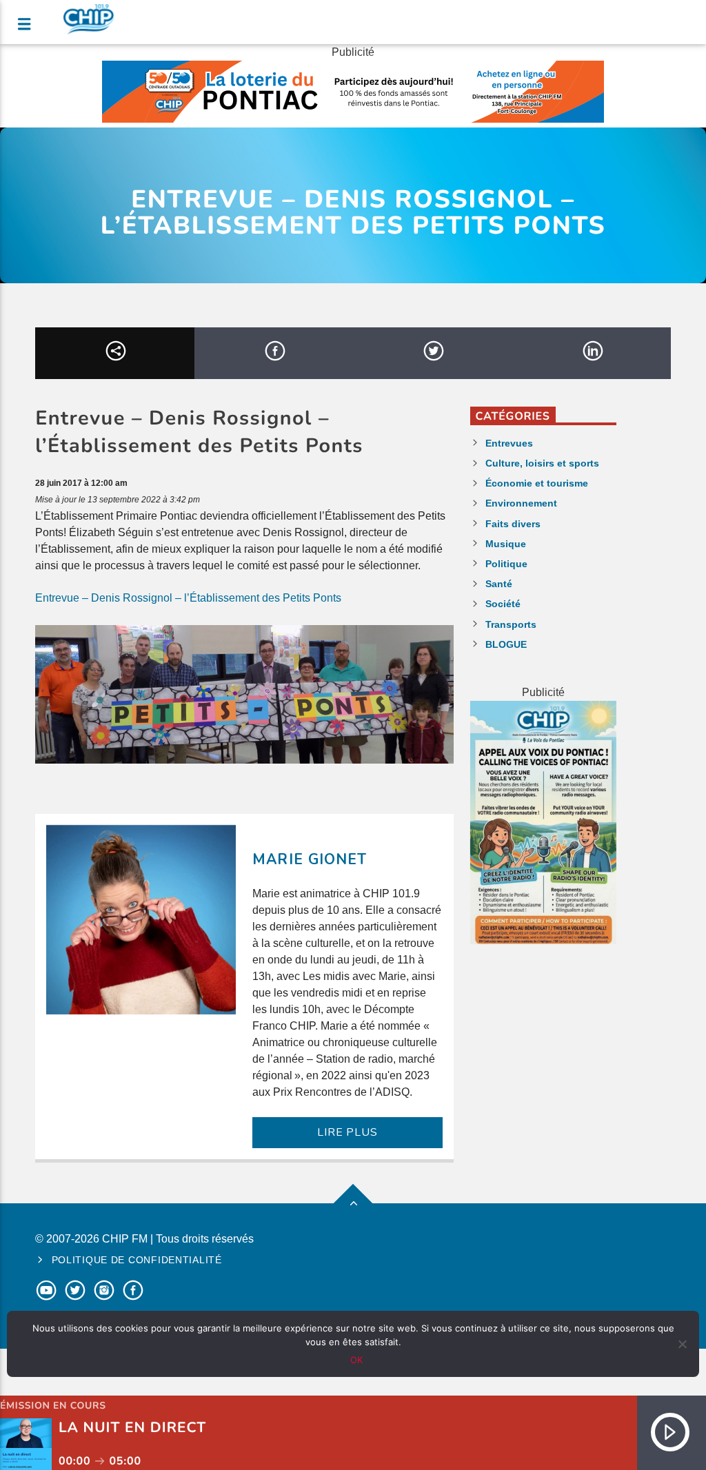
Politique (506, 563)
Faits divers (513, 523)
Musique (505, 543)
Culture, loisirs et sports (542, 463)
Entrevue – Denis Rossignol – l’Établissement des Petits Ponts (188, 598)
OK (356, 1359)
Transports (510, 624)
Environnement (521, 503)
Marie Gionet (309, 859)
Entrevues (509, 443)
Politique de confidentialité (137, 1259)
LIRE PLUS (347, 1132)
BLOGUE (506, 644)
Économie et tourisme (536, 483)
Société (503, 603)
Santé (498, 583)
